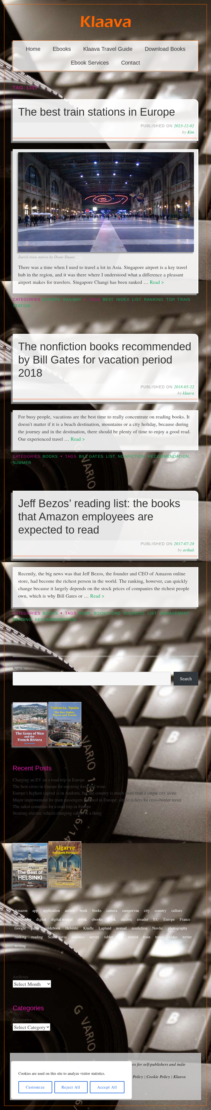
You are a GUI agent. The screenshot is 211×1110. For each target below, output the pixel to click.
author (70, 910)
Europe (51, 300)
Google (20, 928)
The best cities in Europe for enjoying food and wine (59, 786)
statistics (77, 936)
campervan (130, 910)
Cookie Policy (158, 1076)
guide (35, 928)
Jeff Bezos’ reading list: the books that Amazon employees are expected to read (99, 516)
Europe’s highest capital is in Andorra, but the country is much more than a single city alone (94, 793)
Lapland (105, 928)
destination (23, 919)
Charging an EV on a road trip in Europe (49, 780)
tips (120, 936)
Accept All (107, 1087)
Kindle (88, 928)
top (170, 300)
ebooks (97, 919)
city (147, 910)
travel (159, 936)
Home (33, 49)
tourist (133, 936)
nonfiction (131, 456)
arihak (188, 550)
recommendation (168, 456)
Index (122, 300)
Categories (22, 1020)
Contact (130, 63)
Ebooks (62, 49)
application (51, 910)
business (134, 613)
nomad (121, 928)
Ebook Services (90, 63)
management (175, 613)
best (108, 300)
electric (126, 919)
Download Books (165, 49)
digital (41, 919)
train (146, 936)
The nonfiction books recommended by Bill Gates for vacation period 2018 (104, 359)
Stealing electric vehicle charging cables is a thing (57, 813)
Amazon (21, 910)
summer (22, 463)
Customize (35, 1087)
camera (111, 910)
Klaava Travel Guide (107, 49)
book (85, 613)
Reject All (71, 1087)
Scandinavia (57, 936)
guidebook (52, 928)
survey (94, 936)
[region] (71, 1080)
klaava (188, 393)
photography (177, 928)
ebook (82, 919)
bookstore (107, 613)
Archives (20, 977)
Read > (157, 282)
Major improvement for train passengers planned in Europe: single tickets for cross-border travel (97, 800)
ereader (142, 919)
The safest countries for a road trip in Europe (52, 806)
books (96, 910)
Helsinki (71, 928)
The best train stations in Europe (96, 112)
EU (156, 919)
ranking (153, 300)
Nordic (157, 928)
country (160, 910)
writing (20, 945)
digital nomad (62, 919)
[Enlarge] (187, 159)
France (185, 919)
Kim (190, 132)
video (173, 936)
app (35, 910)
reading (22, 620)
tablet (108, 936)
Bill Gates (91, 456)
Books (50, 456)
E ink (111, 919)
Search (18, 668)
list (136, 300)
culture (176, 910)
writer (187, 936)
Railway (72, 300)
